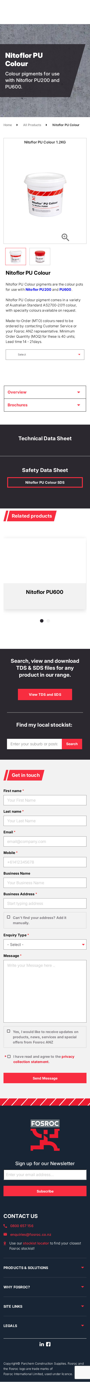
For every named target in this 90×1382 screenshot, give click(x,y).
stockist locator (36, 1243)
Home (7, 125)
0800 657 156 (21, 1226)
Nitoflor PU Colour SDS (44, 482)
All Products (32, 125)
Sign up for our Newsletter (45, 1163)
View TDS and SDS (45, 694)
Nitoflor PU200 (38, 289)
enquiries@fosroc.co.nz (30, 1234)
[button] (41, 621)
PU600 (65, 289)
